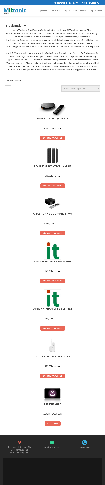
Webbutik (55, 10)
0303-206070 (84, 447)
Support (66, 10)
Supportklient (95, 10)
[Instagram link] (56, 470)
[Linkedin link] (53, 470)
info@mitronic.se (52, 446)
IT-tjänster (42, 10)
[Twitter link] (50, 470)
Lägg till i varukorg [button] (52, 138)
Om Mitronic (79, 10)
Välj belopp (52, 423)
